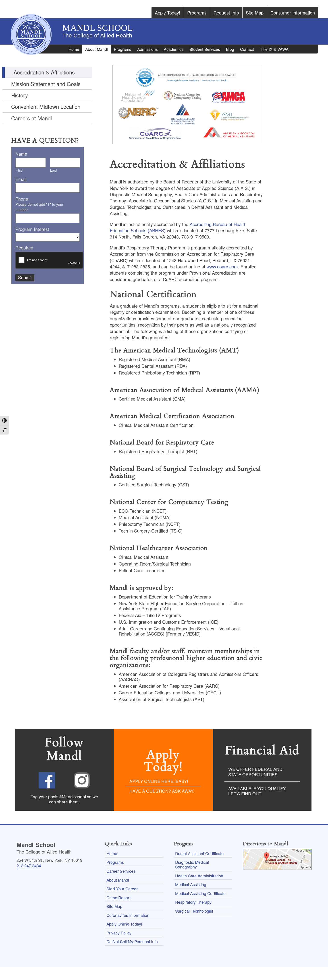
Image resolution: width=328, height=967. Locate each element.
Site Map (255, 12)
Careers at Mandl (31, 118)
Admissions (147, 49)
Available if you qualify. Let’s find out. (257, 790)
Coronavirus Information (127, 915)
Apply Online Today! (124, 924)
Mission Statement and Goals (46, 84)
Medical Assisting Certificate (200, 893)
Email (20, 179)
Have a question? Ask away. (161, 791)
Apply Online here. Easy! (158, 781)
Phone (21, 199)
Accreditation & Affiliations (44, 72)
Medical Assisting (190, 884)
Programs (197, 12)
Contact (247, 49)
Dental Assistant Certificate (199, 853)
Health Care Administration (199, 876)
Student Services (204, 49)
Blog (230, 49)
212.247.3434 (29, 865)
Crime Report (118, 897)
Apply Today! (167, 12)
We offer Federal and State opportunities (255, 771)
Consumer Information (292, 12)
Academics (173, 49)
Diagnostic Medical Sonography (192, 864)
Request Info (226, 12)
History (19, 95)
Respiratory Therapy (193, 902)
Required (24, 248)
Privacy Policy (118, 933)
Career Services (120, 871)
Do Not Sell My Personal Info (132, 941)
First (19, 170)
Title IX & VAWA (274, 49)
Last (54, 170)
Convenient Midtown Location (45, 106)
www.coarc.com (222, 266)
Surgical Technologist (194, 911)
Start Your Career (122, 888)
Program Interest (32, 229)
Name (21, 154)
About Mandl (96, 49)
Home (74, 49)
